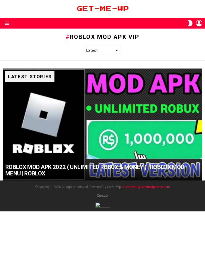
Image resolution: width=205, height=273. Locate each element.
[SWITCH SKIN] (190, 23)
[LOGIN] (199, 23)
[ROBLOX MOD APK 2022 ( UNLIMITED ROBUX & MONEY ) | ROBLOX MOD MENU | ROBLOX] (102, 125)
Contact (102, 196)
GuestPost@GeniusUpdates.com (146, 187)
